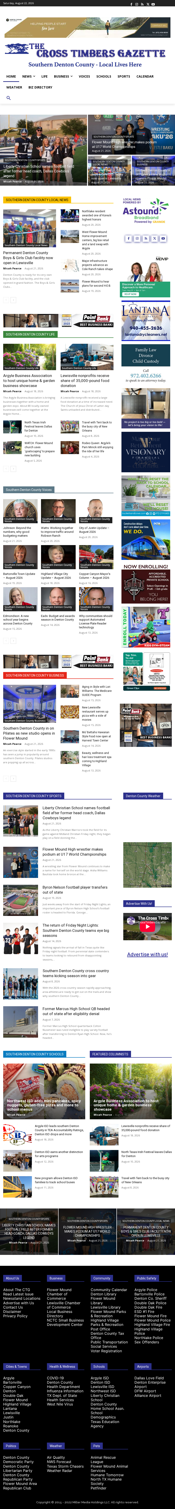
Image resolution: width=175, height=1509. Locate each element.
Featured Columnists (110, 1054)
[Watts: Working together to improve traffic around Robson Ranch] (58, 511)
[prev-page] (6, 300)
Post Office (100, 1329)
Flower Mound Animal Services (109, 1468)
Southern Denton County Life (30, 334)
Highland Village (17, 1404)
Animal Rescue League (103, 1459)
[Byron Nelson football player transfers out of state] (20, 900)
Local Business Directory (59, 1313)
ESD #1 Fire (144, 1311)
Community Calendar (109, 1289)
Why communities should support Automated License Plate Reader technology (95, 621)
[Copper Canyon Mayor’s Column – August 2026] (96, 557)
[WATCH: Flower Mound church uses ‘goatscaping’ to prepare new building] (12, 447)
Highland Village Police (148, 1331)
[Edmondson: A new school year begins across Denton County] (20, 599)
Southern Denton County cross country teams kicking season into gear (76, 973)
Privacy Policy (15, 1316)
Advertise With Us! (139, 903)
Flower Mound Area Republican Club (20, 1485)
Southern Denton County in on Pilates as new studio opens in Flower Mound (29, 733)
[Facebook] (131, 3)
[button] (8, 98)
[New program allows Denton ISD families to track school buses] (17, 1187)
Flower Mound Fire (150, 1316)
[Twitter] (147, 3)
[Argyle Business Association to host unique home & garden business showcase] (29, 357)
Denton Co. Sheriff (150, 1298)
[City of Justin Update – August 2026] (96, 511)
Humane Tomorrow (107, 1475)
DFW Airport (145, 1391)
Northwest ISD (103, 1391)
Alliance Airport (147, 1395)
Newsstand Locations (21, 1298)
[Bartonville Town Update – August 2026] (20, 557)
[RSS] (142, 3)
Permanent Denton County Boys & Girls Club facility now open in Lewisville (28, 257)
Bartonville (12, 1382)
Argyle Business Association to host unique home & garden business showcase (29, 380)
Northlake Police (148, 1337)
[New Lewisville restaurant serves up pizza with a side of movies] (70, 711)
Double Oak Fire (148, 1307)
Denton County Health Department (63, 1384)
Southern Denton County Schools (35, 1054)
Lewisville (11, 1412)
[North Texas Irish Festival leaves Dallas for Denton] (12, 426)
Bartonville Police (149, 1294)
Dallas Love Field (149, 1378)
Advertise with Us (18, 1303)
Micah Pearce (12, 268)
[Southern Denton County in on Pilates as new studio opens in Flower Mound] (153, 171)
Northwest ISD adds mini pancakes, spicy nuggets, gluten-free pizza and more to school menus (44, 1105)
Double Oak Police (150, 1303)
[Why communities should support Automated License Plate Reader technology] (96, 599)
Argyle (8, 1378)
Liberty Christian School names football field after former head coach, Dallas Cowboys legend (76, 813)
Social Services (104, 1346)
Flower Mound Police (152, 1320)
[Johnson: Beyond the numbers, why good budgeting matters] (20, 511)
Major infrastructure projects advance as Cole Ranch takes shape (97, 265)
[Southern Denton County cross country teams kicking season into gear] (20, 983)
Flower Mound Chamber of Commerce (59, 1294)
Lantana (10, 1408)
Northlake (11, 1421)
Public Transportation (109, 1342)
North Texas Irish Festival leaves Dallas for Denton (38, 426)
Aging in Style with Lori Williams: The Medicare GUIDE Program (97, 691)
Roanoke (10, 1426)
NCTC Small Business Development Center (65, 1322)
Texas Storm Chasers (65, 1466)
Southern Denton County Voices (29, 490)
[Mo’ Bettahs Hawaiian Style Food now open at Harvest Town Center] (70, 736)
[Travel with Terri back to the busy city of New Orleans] (70, 426)
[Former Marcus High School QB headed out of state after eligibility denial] (20, 1021)
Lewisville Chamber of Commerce (63, 1305)
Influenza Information (65, 1391)
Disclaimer (12, 1311)
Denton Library (103, 1294)
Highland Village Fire (152, 1324)
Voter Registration (106, 1351)
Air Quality (56, 1457)
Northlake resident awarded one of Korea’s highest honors (96, 215)
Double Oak (13, 1395)
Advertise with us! (147, 954)
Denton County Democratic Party (18, 1459)
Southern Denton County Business (153, 163)
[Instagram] (136, 3)
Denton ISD (100, 1382)
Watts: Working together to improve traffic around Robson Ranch (57, 531)
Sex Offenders (146, 1342)
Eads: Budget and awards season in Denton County (58, 618)
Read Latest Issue (18, 1294)
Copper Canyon (17, 1386)
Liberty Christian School (105, 1397)
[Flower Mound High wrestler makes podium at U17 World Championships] (20, 862)
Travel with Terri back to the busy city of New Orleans (97, 426)
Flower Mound (15, 1400)
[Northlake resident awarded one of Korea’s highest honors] (70, 215)
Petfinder (98, 1488)
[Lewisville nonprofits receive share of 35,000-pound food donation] (87, 357)
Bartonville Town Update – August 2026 (19, 575)
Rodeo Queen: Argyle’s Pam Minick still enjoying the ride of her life (97, 447)
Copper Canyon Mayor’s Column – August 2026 (94, 575)
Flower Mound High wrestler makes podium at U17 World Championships (74, 852)
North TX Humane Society (106, 1481)
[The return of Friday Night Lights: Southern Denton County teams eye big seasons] (20, 938)
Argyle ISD (100, 1378)
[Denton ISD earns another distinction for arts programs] (17, 1161)
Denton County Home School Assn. (107, 1406)
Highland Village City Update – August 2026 (56, 575)
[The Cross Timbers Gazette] (87, 54)
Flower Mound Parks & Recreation (108, 1313)
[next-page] (13, 300)
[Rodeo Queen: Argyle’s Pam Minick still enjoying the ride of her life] (70, 447)
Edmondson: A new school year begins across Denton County (17, 619)
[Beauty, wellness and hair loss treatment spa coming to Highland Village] (70, 757)
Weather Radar (59, 1470)
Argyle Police (145, 1289)
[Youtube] (153, 3)
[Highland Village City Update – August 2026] (58, 557)
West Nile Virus (60, 1404)
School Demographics (103, 1414)
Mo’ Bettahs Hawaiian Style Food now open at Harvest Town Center (96, 736)
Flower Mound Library (103, 1300)
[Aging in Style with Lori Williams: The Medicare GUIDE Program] (70, 691)
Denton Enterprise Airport (150, 1384)
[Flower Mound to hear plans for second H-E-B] (70, 286)
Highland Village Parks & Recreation (107, 1322)
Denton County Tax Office (107, 1335)
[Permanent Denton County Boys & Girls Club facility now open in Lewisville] (109, 171)
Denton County (16, 1430)
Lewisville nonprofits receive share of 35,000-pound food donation (85, 380)
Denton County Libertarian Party (17, 1468)
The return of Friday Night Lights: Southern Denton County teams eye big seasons (76, 930)
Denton (9, 1391)
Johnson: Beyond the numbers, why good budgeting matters (17, 531)
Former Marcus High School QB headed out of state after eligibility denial (76, 1011)
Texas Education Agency (105, 1423)
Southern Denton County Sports (25, 160)
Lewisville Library (106, 1307)
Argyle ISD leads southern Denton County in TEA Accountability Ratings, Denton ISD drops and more (59, 1130)
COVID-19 (55, 1378)
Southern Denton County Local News (109, 163)
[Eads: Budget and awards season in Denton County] (58, 599)
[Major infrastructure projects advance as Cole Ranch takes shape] (70, 265)
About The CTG (16, 1289)
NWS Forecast (59, 1461)
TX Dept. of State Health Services (62, 1397)
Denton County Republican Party (18, 1477)
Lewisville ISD (102, 1386)
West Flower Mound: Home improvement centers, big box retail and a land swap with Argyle (95, 240)
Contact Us (13, 1307)
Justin (8, 1417)
